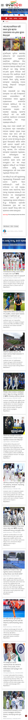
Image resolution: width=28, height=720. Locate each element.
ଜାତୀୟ (15, 18)
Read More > (6, 287)
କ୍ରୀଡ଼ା (7, 21)
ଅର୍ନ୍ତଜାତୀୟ (22, 18)
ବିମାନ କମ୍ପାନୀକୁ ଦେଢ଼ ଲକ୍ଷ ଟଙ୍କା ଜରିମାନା (16, 214)
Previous (23, 18)
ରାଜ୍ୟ (10, 18)
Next (26, 18)
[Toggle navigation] (24, 15)
